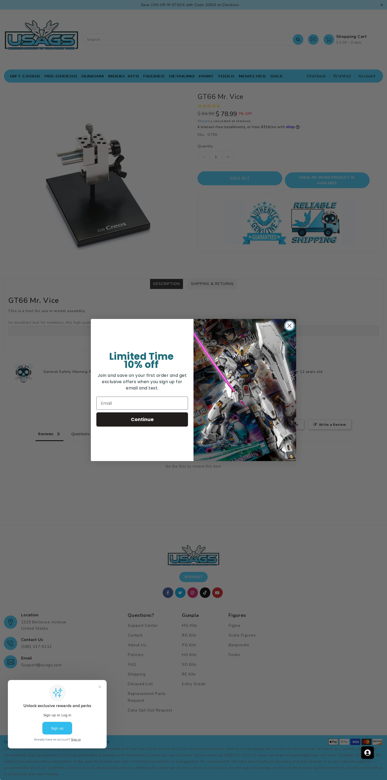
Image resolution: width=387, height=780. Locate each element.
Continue (142, 419)
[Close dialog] (289, 325)
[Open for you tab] (367, 752)
